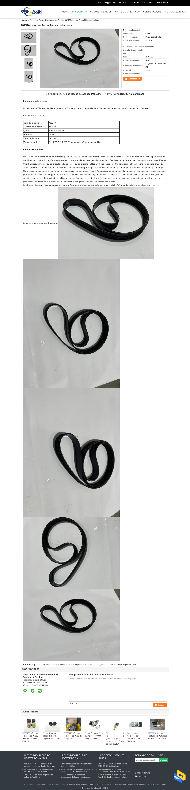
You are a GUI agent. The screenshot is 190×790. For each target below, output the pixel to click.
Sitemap (146, 773)
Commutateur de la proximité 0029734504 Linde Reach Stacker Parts (114, 770)
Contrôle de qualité (148, 12)
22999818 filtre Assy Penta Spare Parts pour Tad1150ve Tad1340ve (157, 736)
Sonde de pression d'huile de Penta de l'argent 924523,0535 (51, 736)
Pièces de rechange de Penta (51, 20)
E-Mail (138, 773)
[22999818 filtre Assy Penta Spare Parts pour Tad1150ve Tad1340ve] (157, 724)
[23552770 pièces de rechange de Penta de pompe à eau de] (73, 724)
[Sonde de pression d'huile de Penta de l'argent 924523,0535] (52, 724)
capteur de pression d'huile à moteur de (52, 665)
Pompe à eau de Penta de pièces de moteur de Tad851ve (38, 776)
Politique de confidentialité (34, 784)
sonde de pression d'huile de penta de (84, 665)
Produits (78, 12)
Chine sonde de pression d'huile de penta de (65, 784)
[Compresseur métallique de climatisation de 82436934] (136, 724)
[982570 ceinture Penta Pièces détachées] (29, 37)
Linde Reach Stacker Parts (112, 757)
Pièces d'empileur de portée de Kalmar (37, 757)
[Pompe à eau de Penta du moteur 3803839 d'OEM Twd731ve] (94, 724)
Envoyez (163, 760)
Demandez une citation (142, 2)
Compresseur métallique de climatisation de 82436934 (133, 737)
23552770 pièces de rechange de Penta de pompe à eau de (73, 736)
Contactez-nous (175, 12)
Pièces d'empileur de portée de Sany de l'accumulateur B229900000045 (77, 770)
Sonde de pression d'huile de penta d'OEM (118, 665)
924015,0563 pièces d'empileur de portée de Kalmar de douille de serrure (39, 765)
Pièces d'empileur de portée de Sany (74, 757)
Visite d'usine (123, 12)
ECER (105, 788)
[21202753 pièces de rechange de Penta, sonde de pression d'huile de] (31, 724)
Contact (126, 79)
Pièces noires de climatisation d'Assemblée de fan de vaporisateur (75, 776)
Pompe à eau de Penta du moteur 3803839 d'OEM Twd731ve (94, 736)
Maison (64, 12)
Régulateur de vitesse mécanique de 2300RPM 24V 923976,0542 (38, 770)
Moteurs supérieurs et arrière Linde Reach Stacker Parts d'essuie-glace (112, 776)
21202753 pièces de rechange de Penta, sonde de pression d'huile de (30, 737)
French (162, 2)
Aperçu (24, 20)
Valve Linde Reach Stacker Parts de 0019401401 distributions (112, 765)
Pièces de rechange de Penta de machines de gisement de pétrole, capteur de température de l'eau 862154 (115, 738)
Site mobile (141, 776)
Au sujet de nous (101, 12)
